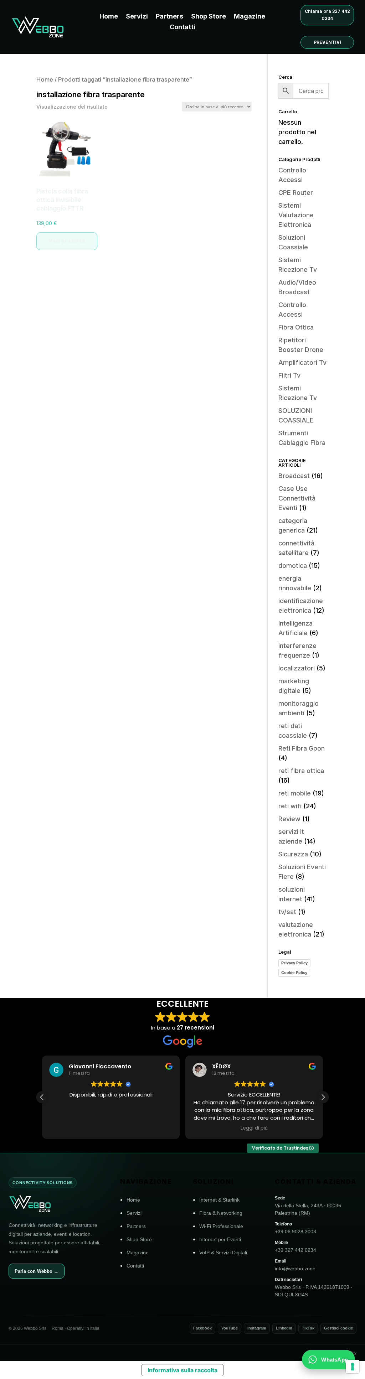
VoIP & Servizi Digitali (223, 1252)
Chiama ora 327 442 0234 (327, 15)
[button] (323, 1097)
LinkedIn (284, 1328)
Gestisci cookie (338, 1328)
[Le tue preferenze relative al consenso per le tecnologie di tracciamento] (352, 1366)
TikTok (308, 1328)
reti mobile (294, 793)
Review (289, 819)
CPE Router (295, 192)
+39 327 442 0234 (295, 1246)
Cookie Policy (294, 972)
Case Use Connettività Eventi (296, 498)
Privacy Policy (294, 962)
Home (108, 17)
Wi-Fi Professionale (221, 1226)
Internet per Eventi (220, 1239)
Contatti (182, 28)
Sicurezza (293, 854)
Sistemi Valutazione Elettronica (296, 215)
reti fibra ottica (301, 770)
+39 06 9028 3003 (295, 1228)
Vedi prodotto (67, 241)
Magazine (249, 17)
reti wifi (290, 806)
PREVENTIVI (327, 42)
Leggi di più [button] (254, 1128)
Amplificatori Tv (302, 362)
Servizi (137, 17)
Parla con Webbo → (36, 1271)
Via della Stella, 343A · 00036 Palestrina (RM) (308, 1206)
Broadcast (294, 475)
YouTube (229, 1328)
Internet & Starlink (219, 1200)
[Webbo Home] (56, 1203)
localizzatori (296, 668)
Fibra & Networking (220, 1213)
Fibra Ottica (296, 327)
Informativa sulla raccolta (182, 1370)
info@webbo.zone (295, 1265)
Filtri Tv (289, 375)
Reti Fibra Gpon (301, 748)
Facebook (202, 1328)
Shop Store (208, 17)
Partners (169, 17)
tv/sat (287, 912)
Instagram (256, 1328)
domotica (292, 565)
